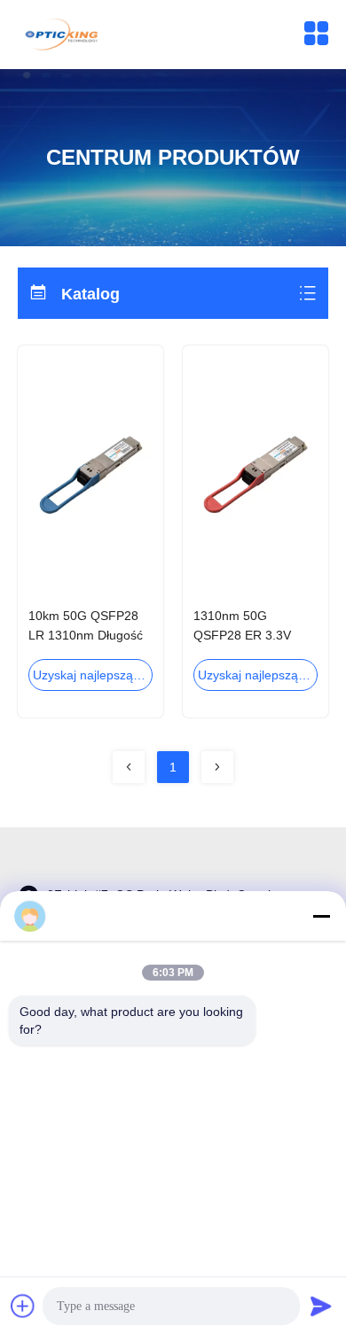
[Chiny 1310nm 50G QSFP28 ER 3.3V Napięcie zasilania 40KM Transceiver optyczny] (255, 471)
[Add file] (23, 1305)
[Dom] (63, 34)
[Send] (321, 1305)
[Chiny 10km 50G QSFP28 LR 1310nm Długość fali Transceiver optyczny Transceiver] (90, 471)
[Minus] (321, 916)
